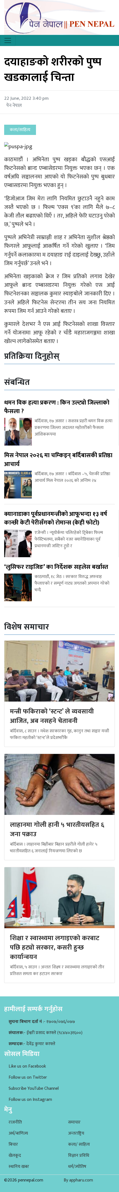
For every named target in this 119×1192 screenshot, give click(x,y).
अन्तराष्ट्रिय (76, 1133)
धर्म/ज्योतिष (77, 1166)
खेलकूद (15, 1155)
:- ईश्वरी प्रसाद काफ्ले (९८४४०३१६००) (45, 1033)
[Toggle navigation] (7, 40)
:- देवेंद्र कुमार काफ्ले (32, 1044)
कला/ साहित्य (79, 1144)
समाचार (74, 1122)
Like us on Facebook (27, 1066)
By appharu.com (78, 1180)
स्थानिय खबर (19, 1166)
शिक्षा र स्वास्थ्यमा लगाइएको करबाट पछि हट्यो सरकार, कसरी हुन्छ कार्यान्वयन (54, 947)
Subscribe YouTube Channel (34, 1088)
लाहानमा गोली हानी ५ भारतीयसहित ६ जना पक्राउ (57, 829)
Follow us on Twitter (28, 1077)
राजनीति (15, 1122)
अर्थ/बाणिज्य (18, 1133)
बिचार (13, 1144)
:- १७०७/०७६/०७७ (42, 1021)
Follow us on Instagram (30, 1099)
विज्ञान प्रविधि (78, 1155)
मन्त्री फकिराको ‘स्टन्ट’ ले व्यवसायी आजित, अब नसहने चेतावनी (52, 716)
